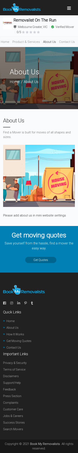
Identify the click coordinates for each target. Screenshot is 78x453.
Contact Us (67, 42)
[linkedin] (18, 303)
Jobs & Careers (13, 416)
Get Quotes (40, 260)
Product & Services (26, 42)
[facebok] (4, 303)
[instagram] (11, 303)
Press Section (12, 396)
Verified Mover (64, 27)
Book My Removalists (45, 444)
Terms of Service (14, 369)
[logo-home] (22, 7)
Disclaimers (11, 376)
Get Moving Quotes (18, 341)
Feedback (9, 389)
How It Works (15, 334)
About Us (49, 42)
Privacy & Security (15, 363)
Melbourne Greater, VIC (32, 27)
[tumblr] (32, 303)
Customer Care (13, 409)
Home (5, 42)
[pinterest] (25, 303)
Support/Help (12, 382)
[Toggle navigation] (69, 8)
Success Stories (14, 422)
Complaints (10, 402)
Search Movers (13, 429)
